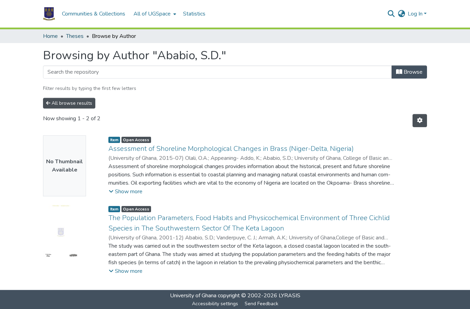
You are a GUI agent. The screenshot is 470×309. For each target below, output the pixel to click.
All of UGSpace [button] (152, 14)
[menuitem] (154, 14)
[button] (49, 14)
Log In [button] (416, 14)
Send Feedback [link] (261, 303)
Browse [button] (412, 72)
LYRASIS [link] (289, 295)
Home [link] (50, 36)
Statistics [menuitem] (194, 14)
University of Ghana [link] (193, 295)
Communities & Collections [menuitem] (93, 14)
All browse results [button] (71, 103)
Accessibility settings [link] (215, 303)
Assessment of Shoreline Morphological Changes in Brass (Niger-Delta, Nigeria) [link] (231, 148)
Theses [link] (75, 36)
